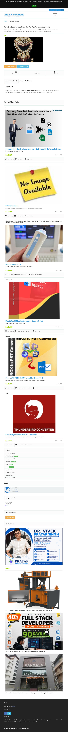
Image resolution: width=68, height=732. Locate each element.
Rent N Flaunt (16, 488)
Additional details (11, 81)
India (6, 393)
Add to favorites (11, 66)
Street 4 (7, 336)
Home (5, 21)
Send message (10, 517)
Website (7, 505)
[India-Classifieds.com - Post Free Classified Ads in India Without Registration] (14, 15)
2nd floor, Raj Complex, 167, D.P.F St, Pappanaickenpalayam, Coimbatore (25, 651)
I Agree (34, 5)
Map (21, 81)
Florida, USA (9, 279)
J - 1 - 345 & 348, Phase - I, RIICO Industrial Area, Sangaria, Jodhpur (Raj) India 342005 (28, 610)
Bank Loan (28, 81)
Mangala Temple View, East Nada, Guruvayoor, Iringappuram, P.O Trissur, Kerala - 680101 (29, 693)
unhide (16, 489)
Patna (7, 566)
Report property (23, 66)
